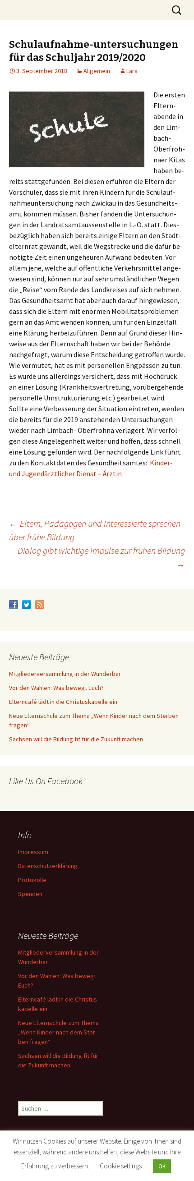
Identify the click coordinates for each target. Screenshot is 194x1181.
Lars (132, 71)
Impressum (33, 852)
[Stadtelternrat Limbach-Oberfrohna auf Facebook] (13, 604)
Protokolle (32, 880)
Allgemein (96, 71)
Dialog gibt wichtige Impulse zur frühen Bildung (101, 557)
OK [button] (162, 1166)
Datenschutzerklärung (48, 866)
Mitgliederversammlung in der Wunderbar (65, 674)
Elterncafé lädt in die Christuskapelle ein (63, 702)
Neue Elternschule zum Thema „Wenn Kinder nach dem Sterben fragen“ (58, 1032)
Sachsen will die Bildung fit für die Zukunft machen (76, 739)
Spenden (30, 894)
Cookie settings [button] (121, 1166)
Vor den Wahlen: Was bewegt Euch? (56, 688)
